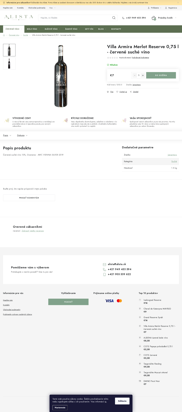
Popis (5, 135)
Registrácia (173, 8)
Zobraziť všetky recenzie (33, 230)
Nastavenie (60, 407)
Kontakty (20, 8)
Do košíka (161, 75)
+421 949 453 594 (135, 18)
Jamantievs (137, 84)
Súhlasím (122, 401)
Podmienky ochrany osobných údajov (17, 314)
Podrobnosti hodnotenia (140, 58)
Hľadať (113, 18)
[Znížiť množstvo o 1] (134, 75)
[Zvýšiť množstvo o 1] (143, 75)
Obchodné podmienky (36, 8)
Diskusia (20, 135)
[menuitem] (13, 29)
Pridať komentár (29, 198)
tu (105, 401)
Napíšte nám (8, 8)
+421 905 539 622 (119, 274)
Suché (174, 161)
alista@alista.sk (117, 264)
